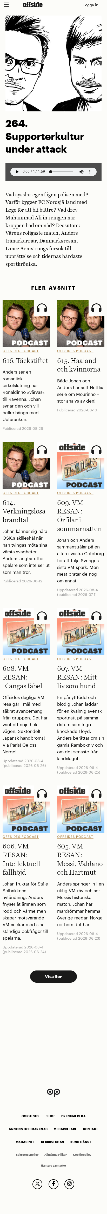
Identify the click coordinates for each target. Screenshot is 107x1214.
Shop (50, 1116)
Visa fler (53, 976)
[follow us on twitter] (37, 1184)
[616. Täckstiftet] (26, 323)
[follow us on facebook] (53, 1184)
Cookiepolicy (82, 1154)
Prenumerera (73, 1116)
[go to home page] (33, 4)
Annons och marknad (28, 1129)
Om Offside (31, 1116)
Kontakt (90, 1129)
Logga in (90, 5)
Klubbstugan (52, 1142)
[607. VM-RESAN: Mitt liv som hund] (80, 631)
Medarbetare (65, 1129)
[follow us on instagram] (69, 1184)
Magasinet (25, 1142)
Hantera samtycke (53, 1165)
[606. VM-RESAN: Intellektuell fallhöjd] (26, 808)
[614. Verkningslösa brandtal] (26, 465)
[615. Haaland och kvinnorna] (80, 323)
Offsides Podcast (21, 351)
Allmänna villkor (55, 1154)
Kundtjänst (80, 1142)
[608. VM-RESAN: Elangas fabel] (26, 631)
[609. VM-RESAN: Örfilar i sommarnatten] (80, 465)
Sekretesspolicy (27, 1154)
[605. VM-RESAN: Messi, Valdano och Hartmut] (80, 808)
